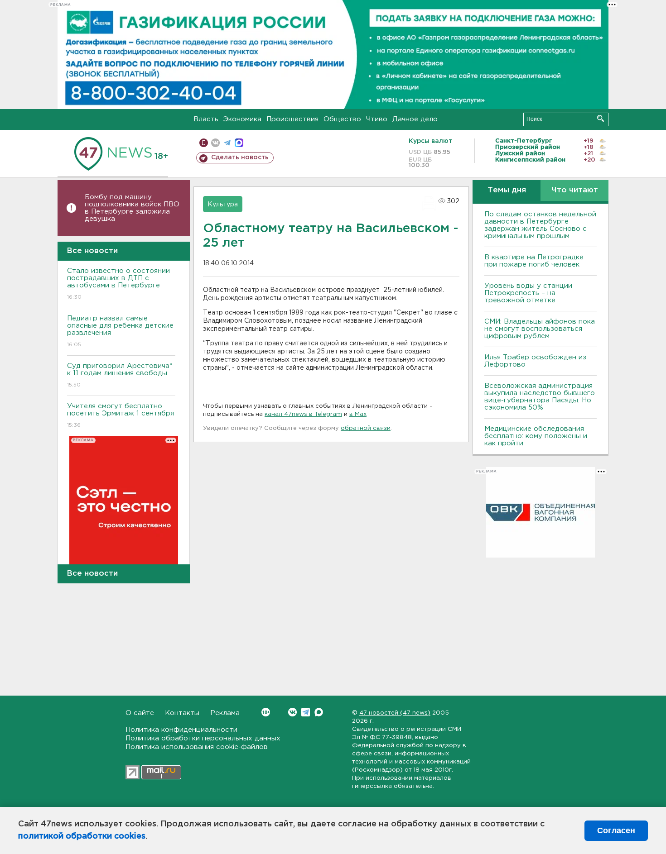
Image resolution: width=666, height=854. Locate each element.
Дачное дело (415, 119)
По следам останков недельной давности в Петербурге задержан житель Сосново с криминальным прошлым (540, 225)
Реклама (225, 713)
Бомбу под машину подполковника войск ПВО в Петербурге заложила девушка (132, 208)
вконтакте (215, 142)
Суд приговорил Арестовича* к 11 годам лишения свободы (119, 375)
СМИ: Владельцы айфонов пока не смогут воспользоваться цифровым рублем (539, 329)
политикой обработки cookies (81, 836)
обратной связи (366, 428)
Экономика (242, 119)
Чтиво (376, 119)
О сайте (139, 713)
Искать (600, 118)
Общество (342, 119)
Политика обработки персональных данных (202, 738)
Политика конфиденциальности (181, 730)
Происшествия (292, 119)
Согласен (616, 830)
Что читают (574, 190)
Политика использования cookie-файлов (196, 747)
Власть (205, 119)
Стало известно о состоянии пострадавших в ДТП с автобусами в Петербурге (118, 284)
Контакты (182, 713)
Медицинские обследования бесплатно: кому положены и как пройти (535, 436)
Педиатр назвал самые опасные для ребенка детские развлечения (120, 331)
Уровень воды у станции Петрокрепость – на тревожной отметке (528, 293)
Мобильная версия (203, 142)
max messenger (239, 142)
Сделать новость (240, 157)
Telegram (305, 712)
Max (318, 712)
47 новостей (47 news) (394, 713)
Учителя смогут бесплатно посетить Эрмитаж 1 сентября (120, 415)
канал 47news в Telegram (303, 414)
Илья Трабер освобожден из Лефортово (535, 360)
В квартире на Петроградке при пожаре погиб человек (534, 260)
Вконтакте (292, 712)
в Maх (358, 414)
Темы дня (506, 190)
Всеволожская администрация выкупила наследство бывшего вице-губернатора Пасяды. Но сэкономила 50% (539, 396)
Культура (223, 204)
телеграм (227, 142)
